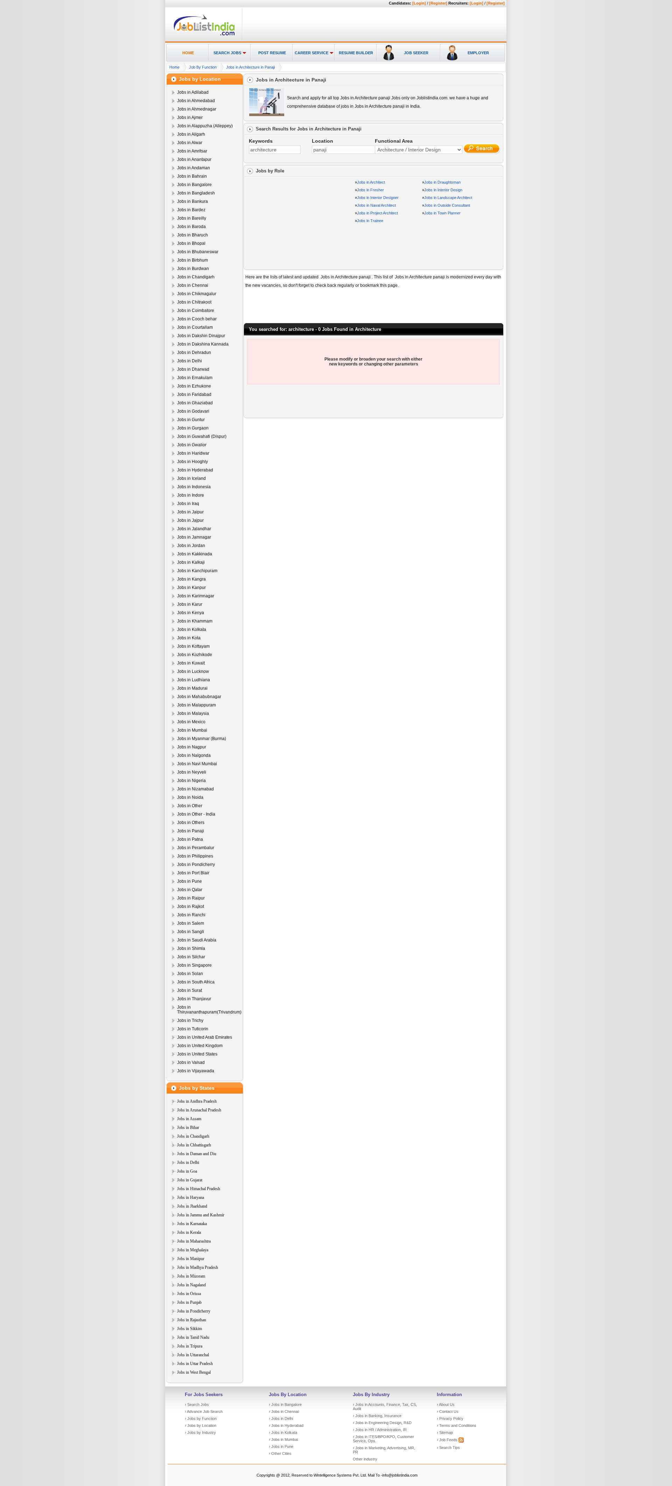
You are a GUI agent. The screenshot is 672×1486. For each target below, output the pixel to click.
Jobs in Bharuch (192, 235)
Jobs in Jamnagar (194, 537)
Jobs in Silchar (191, 956)
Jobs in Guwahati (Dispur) (201, 436)
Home (188, 53)
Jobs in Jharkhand (192, 1206)
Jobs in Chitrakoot (194, 302)
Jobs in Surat (189, 990)
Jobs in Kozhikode (194, 654)
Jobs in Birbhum (192, 260)
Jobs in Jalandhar (194, 528)
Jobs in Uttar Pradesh (195, 1363)
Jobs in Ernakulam (194, 377)
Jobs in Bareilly (191, 218)
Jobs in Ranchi (191, 914)
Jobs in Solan (190, 973)
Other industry (365, 1459)
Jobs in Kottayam (193, 646)
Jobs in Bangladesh (196, 193)
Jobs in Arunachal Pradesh (199, 1110)
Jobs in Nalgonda (194, 755)
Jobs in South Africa (196, 982)
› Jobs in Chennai (284, 1411)
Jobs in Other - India (196, 814)
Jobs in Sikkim (189, 1328)
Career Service (311, 53)
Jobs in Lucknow (193, 671)
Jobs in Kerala (189, 1232)
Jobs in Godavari (193, 411)
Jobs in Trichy (190, 1020)
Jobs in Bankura (192, 201)
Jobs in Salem (190, 923)
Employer (478, 53)
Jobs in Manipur (190, 1258)
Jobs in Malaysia (193, 713)
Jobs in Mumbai (192, 730)
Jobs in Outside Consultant (447, 205)
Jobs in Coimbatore (195, 310)
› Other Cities (280, 1453)
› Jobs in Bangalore (285, 1404)
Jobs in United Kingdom (200, 1045)
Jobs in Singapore (194, 965)
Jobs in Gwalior (191, 444)
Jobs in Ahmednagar (196, 109)
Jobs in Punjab (189, 1302)
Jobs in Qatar (189, 889)
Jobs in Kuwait (191, 663)
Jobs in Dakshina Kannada (203, 344)
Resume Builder (356, 53)
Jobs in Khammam (194, 621)
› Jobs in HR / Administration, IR (380, 1430)
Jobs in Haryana (190, 1197)
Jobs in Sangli (190, 931)
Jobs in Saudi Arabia (196, 940)
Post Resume (272, 53)
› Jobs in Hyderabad (286, 1425)
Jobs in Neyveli (191, 772)
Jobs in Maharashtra (194, 1241)
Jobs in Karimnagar (195, 595)
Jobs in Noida (190, 797)
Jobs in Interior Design (443, 190)
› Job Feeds (447, 1440)
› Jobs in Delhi (281, 1418)
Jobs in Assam (189, 1118)
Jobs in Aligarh (191, 134)
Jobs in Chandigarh (196, 277)
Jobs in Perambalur (195, 847)
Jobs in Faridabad (194, 394)
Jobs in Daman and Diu (196, 1153)
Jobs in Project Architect (377, 213)
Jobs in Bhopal (191, 243)
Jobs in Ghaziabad (195, 402)
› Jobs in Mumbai (283, 1439)
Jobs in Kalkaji (191, 562)
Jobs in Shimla (191, 948)
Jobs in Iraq (188, 503)
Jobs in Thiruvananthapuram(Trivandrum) (209, 1010)
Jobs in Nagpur (191, 747)
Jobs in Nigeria (191, 780)
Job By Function (203, 67)
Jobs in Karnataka (192, 1223)
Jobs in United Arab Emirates (204, 1037)
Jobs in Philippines (195, 856)
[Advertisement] (373, 25)
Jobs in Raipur (191, 898)
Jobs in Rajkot (190, 906)
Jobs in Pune (189, 881)
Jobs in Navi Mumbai (197, 763)
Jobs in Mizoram (191, 1276)
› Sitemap (445, 1432)
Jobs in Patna (190, 839)
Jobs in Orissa (189, 1293)
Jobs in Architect (371, 182)
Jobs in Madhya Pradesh (197, 1267)
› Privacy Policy (450, 1418)
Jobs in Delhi (189, 360)
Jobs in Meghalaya (192, 1249)
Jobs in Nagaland (191, 1284)
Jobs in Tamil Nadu (193, 1337)
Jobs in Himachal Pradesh (198, 1188)
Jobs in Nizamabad (195, 789)
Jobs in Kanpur (191, 587)
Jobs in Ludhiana (193, 679)
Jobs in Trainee (370, 221)
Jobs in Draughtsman (442, 182)
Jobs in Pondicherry (196, 864)
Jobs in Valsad (191, 1062)
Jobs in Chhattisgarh (194, 1145)
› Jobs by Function (201, 1418)
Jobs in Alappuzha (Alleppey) (205, 125)
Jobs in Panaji (190, 831)
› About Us (446, 1404)
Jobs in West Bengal (194, 1372)
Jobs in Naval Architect (376, 205)
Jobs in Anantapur (194, 159)
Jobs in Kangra (191, 579)
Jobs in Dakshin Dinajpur (201, 335)
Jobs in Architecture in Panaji (250, 67)
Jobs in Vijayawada (195, 1070)
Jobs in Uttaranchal (193, 1354)
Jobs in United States (197, 1054)
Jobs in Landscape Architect (448, 197)
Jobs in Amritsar (192, 151)
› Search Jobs (197, 1404)
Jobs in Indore (190, 495)
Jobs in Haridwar (193, 453)
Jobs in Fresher (370, 190)
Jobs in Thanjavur (194, 998)
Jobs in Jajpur (190, 520)
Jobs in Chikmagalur (196, 293)
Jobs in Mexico (191, 721)
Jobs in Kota (189, 637)
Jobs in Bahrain (192, 176)
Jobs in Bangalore (194, 184)
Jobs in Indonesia (194, 486)
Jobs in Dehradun (194, 352)
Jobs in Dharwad (193, 369)
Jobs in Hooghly (192, 461)
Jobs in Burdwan (193, 268)
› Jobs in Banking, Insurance (377, 1416)
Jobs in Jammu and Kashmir (200, 1215)
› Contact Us (447, 1411)
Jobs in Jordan (191, 545)
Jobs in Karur (189, 604)
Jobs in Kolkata (191, 629)
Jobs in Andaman (193, 167)
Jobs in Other (189, 805)
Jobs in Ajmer (190, 117)
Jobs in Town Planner (442, 213)
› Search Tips (448, 1447)
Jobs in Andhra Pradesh (197, 1101)
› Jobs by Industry (200, 1432)
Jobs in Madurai (192, 688)
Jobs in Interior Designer (378, 197)
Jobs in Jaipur (190, 512)
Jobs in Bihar (188, 1127)
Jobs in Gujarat (189, 1180)
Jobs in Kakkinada (194, 554)
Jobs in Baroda (191, 226)
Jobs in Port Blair (193, 872)
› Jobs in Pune (281, 1446)
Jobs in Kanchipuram (197, 570)
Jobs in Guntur (191, 419)
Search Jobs (227, 53)
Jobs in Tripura (189, 1346)
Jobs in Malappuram (196, 705)
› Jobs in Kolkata (283, 1432)
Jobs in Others (190, 822)
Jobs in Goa (187, 1171)
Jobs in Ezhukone (194, 386)
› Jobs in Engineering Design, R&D (382, 1423)
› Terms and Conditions (456, 1425)
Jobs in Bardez (191, 209)
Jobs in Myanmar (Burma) (201, 738)
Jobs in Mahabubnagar (199, 696)
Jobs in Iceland (191, 478)
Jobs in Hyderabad (195, 470)
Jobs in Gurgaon (193, 428)
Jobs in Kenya (190, 612)
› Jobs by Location (200, 1425)
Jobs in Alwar (189, 142)
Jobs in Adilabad (193, 92)
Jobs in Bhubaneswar (197, 251)
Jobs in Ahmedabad (196, 100)
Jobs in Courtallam (195, 327)
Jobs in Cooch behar (197, 319)
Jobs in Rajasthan (191, 1319)
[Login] (419, 3)
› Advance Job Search (204, 1411)
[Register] (438, 3)
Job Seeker (416, 53)
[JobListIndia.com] (204, 35)
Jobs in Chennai (192, 285)
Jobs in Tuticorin (192, 1028)
